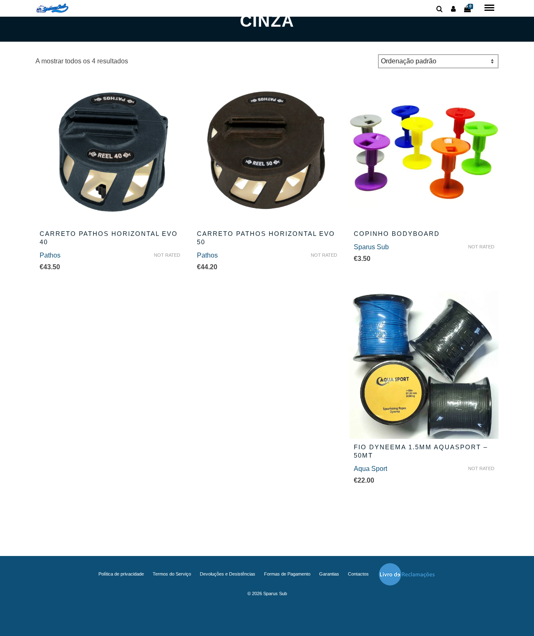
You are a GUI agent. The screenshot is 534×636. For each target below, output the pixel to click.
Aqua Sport (370, 468)
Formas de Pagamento (287, 573)
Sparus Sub (371, 246)
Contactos (358, 573)
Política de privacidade (121, 573)
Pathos (50, 255)
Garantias (329, 573)
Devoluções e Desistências (227, 573)
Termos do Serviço (172, 573)
